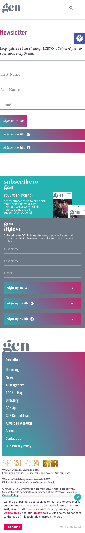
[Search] (71, 8)
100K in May (14, 393)
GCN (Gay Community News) (25, 488)
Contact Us (13, 438)
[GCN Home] (11, 8)
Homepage (13, 370)
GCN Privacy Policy (18, 446)
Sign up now (13, 121)
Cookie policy (12, 512)
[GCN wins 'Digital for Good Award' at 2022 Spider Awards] (20, 463)
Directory (12, 400)
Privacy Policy (63, 491)
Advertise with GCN (19, 423)
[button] (79, 38)
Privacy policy (41, 512)
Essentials (13, 360)
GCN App (11, 408)
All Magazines (15, 385)
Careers (11, 431)
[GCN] (16, 350)
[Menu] (80, 8)
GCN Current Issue (18, 415)
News (9, 377)
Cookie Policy (10, 495)
